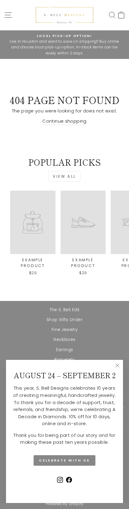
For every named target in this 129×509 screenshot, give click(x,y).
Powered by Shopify (65, 503)
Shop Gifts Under (64, 320)
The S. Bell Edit (65, 310)
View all (64, 176)
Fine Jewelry (64, 330)
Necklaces (64, 339)
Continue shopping (64, 121)
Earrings (64, 350)
